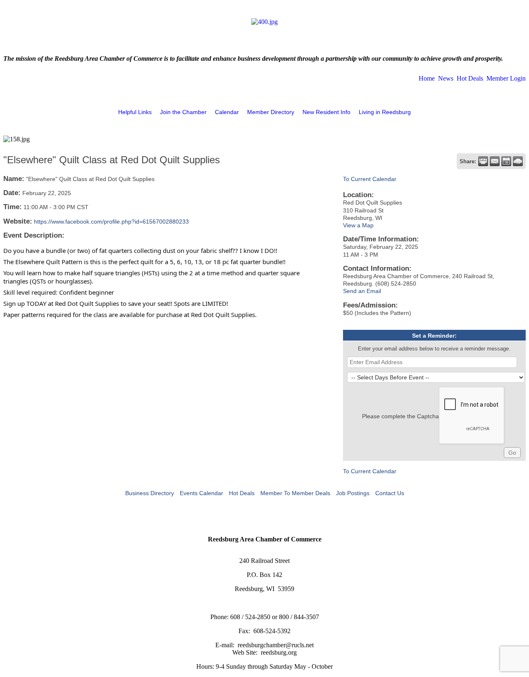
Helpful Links (135, 112)
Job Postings (352, 493)
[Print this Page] (483, 161)
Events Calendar (201, 493)
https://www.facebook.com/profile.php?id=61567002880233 (111, 221)
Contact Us (389, 493)
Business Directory (149, 493)
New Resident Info (326, 112)
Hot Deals (470, 78)
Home (427, 78)
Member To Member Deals (295, 493)
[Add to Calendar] (506, 161)
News (445, 78)
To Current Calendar (369, 179)
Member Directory (270, 112)
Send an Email (362, 291)
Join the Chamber (183, 112)
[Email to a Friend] (495, 161)
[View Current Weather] (518, 161)
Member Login (506, 78)
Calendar (227, 112)
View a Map (358, 225)
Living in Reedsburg (385, 112)
